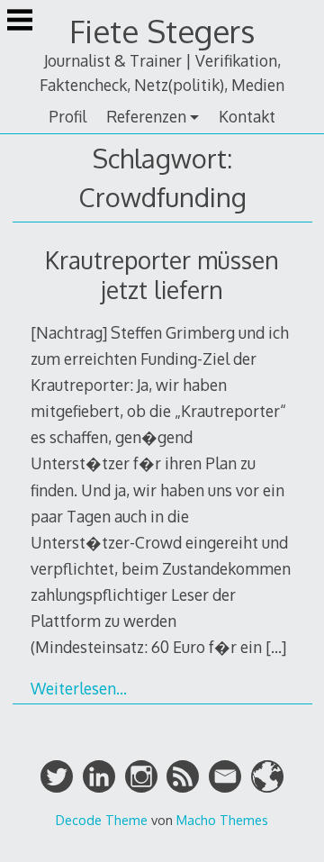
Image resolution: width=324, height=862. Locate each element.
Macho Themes (222, 820)
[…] (276, 647)
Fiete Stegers (162, 31)
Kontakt (247, 116)
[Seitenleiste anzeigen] (19, 21)
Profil (67, 116)
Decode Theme (102, 820)
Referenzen (146, 116)
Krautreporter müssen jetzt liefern (162, 274)
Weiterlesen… (79, 688)
